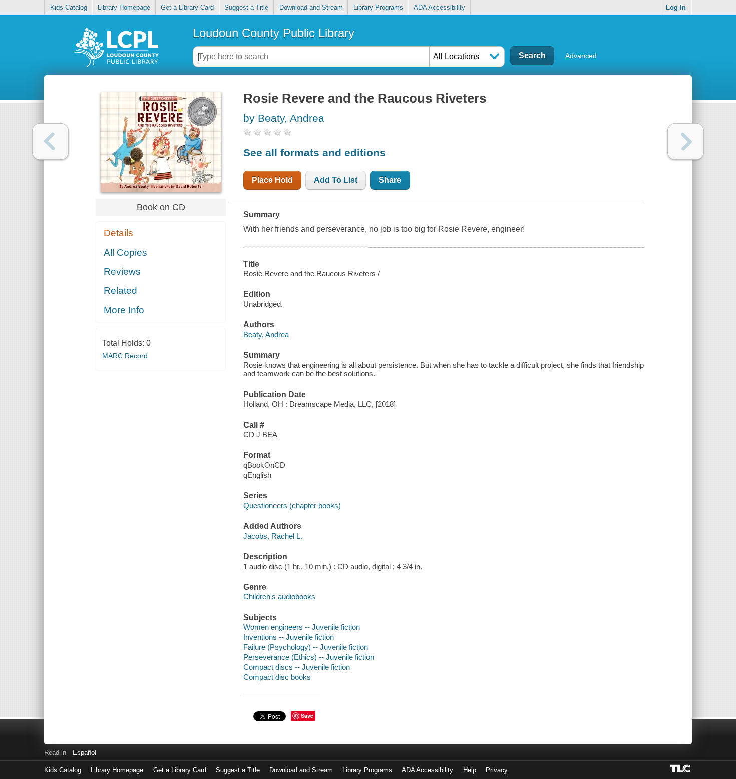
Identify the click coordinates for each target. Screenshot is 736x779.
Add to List (335, 180)
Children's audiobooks (279, 596)
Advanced (581, 56)
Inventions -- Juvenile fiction (288, 637)
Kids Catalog (68, 7)
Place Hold (272, 180)
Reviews (122, 271)
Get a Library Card (187, 7)
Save (307, 715)
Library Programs (378, 7)
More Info (124, 310)
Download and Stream (311, 7)
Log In (676, 7)
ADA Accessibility (439, 7)
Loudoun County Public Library (273, 33)
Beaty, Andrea (266, 334)
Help (469, 770)
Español (84, 752)
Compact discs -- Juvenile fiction (296, 667)
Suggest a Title (246, 7)
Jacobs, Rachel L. (272, 536)
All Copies (125, 252)
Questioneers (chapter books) (292, 505)
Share (390, 180)
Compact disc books (277, 677)
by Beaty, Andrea (283, 118)
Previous (50, 141)
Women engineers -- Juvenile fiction (301, 627)
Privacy (497, 770)
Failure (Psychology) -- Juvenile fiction (305, 647)
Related (120, 290)
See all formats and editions (314, 152)
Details (118, 233)
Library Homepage (124, 7)
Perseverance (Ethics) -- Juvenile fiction (308, 657)
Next (685, 141)
